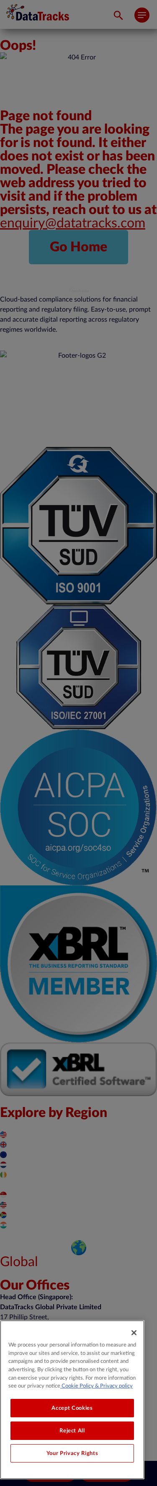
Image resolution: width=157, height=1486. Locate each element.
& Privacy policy (113, 1386)
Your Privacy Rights (72, 1453)
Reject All (72, 1431)
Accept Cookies (72, 1408)
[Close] (134, 1332)
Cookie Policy (77, 1386)
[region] (72, 1399)
